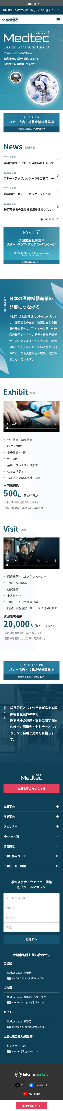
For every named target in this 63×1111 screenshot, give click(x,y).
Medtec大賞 (11, 836)
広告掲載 (9, 846)
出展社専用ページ (15, 856)
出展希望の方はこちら (32, 788)
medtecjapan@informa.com (28, 978)
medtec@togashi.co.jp (25, 1051)
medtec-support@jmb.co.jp (28, 1002)
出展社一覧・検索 (15, 866)
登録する (31, 939)
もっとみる (47, 219)
